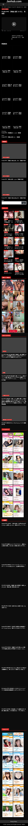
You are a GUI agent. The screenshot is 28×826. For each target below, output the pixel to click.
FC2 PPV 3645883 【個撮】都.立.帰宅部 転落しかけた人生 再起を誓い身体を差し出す (14, 586)
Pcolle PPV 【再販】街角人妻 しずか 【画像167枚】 (14, 151)
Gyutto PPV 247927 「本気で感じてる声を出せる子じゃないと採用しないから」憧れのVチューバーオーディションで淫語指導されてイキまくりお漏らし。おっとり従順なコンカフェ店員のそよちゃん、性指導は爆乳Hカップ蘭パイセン (14, 524)
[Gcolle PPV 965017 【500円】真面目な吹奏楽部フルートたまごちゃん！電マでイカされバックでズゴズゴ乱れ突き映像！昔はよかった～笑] (10, 637)
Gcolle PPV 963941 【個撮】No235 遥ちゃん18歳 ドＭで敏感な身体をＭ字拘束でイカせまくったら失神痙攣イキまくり (14, 648)
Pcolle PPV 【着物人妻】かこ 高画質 (11, 136)
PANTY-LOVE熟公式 (6, 157)
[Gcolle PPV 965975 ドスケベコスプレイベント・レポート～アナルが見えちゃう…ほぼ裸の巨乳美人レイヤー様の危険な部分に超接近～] (10, 575)
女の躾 (4, 372)
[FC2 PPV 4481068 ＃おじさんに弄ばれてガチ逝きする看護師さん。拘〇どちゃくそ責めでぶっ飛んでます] (10, 678)
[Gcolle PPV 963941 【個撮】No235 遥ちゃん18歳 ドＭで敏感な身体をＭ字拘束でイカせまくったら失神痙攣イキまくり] (10, 657)
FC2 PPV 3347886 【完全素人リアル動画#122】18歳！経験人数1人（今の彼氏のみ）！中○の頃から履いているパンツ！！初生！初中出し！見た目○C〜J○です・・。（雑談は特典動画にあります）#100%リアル (14, 710)
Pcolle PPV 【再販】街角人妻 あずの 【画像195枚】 (14, 188)
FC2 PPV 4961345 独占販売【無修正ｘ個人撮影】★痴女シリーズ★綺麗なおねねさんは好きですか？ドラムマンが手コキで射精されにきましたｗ (14, 345)
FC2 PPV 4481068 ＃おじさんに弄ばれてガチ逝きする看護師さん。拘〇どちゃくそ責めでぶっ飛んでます (14, 668)
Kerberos (4, 351)
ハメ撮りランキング (6, 395)
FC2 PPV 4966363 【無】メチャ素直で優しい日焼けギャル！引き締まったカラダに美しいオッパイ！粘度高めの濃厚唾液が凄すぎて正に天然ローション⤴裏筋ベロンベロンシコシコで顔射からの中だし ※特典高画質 (14, 389)
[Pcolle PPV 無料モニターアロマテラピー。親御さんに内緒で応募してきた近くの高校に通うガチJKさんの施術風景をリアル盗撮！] (10, 554)
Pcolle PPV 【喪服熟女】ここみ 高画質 (11, 132)
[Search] (24, 4)
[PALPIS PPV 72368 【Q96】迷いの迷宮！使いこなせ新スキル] (10, 616)
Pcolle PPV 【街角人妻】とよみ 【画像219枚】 (14, 170)
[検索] (23, 203)
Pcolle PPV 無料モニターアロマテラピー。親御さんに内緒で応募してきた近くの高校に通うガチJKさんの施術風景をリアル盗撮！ (14, 545)
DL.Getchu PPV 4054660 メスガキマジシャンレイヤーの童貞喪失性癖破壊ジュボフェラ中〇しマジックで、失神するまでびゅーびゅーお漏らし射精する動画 (14, 689)
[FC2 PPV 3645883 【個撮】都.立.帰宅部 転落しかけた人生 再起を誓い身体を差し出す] (10, 595)
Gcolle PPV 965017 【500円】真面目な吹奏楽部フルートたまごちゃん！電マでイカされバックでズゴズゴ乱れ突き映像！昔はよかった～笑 (14, 627)
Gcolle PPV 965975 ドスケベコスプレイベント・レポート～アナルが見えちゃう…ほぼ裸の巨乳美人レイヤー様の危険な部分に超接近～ (14, 565)
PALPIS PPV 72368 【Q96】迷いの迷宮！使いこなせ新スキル (14, 606)
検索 (3, 200)
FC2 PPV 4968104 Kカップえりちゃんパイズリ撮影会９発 (14, 413)
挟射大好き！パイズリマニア (7, 419)
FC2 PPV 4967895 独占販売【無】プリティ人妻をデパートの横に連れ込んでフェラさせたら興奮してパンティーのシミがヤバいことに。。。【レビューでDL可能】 (14, 366)
